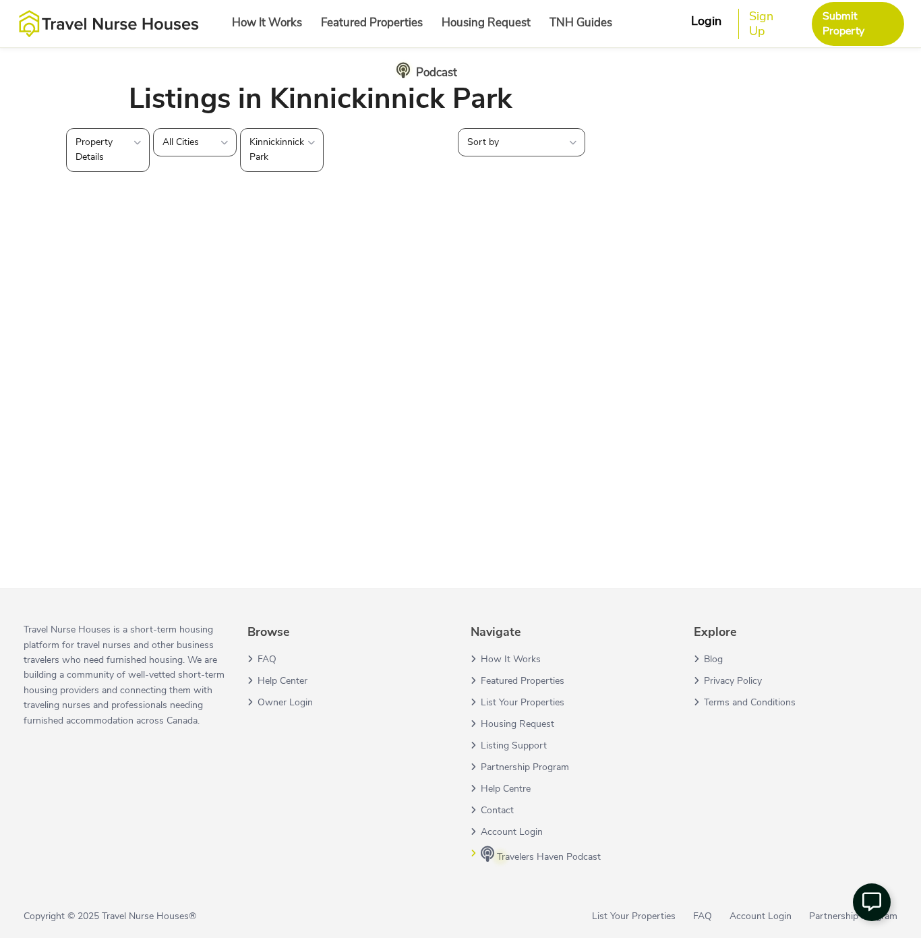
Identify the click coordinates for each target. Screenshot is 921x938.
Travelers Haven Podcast (547, 856)
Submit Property (843, 23)
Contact (497, 810)
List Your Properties (522, 702)
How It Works (267, 22)
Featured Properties (372, 22)
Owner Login (285, 702)
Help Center (282, 680)
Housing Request (486, 22)
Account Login (512, 831)
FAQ (267, 659)
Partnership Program (525, 767)
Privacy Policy (733, 680)
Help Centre (506, 788)
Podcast (436, 72)
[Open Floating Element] (872, 902)
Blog (713, 659)
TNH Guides (580, 22)
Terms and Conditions (750, 702)
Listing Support (514, 745)
